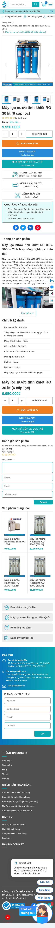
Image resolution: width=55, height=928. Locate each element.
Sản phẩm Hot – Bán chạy (14, 833)
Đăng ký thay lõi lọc (21, 638)
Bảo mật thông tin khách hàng (16, 797)
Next (49, 64)
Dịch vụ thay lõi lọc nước (13, 824)
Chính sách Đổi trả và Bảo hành (17, 810)
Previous (5, 64)
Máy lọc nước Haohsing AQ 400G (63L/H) (37, 542)
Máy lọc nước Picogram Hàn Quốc (30, 617)
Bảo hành (6, 838)
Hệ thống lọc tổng (20, 627)
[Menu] (50, 4)
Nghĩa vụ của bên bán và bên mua (18, 806)
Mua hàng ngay (29, 143)
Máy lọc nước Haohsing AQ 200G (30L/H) (12, 583)
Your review (8, 459)
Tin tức (5, 774)
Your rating (7, 452)
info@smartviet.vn (16, 685)
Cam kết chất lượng (11, 829)
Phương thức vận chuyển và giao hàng (20, 801)
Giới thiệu (6, 760)
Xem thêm (26, 313)
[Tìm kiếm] (35, 4)
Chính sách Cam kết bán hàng (16, 792)
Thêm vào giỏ (39, 134)
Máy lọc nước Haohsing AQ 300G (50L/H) (37, 583)
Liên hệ (5, 779)
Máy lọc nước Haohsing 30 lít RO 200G (14, 542)
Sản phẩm (7, 765)
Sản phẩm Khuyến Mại (23, 607)
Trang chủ (6, 22)
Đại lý (4, 769)
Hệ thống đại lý (34, 16)
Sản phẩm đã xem (12, 16)
